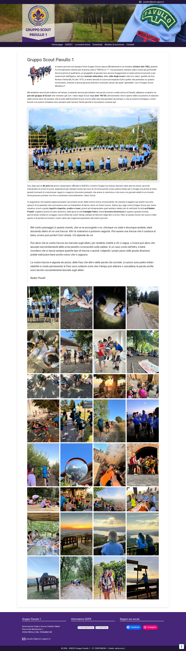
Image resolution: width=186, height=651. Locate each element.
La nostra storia (82, 44)
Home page (57, 44)
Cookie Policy (102, 627)
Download (97, 44)
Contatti (130, 44)
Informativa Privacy (86, 627)
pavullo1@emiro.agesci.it (153, 2)
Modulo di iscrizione (114, 44)
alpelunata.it (120, 648)
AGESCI (69, 44)
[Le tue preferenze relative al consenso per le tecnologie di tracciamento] (181, 646)
